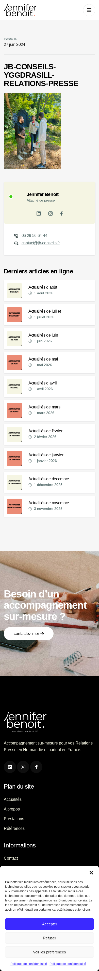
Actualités (13, 799)
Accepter (49, 924)
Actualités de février (45, 431)
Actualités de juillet (44, 311)
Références (14, 828)
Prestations (14, 819)
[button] (91, 872)
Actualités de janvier (45, 455)
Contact (11, 858)
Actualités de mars (44, 407)
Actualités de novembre (48, 503)
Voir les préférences (49, 952)
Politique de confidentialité (28, 964)
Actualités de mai (43, 359)
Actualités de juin (43, 335)
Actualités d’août (42, 287)
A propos (12, 809)
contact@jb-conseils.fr (41, 243)
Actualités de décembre (48, 479)
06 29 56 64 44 (34, 235)
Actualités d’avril (42, 383)
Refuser (49, 938)
